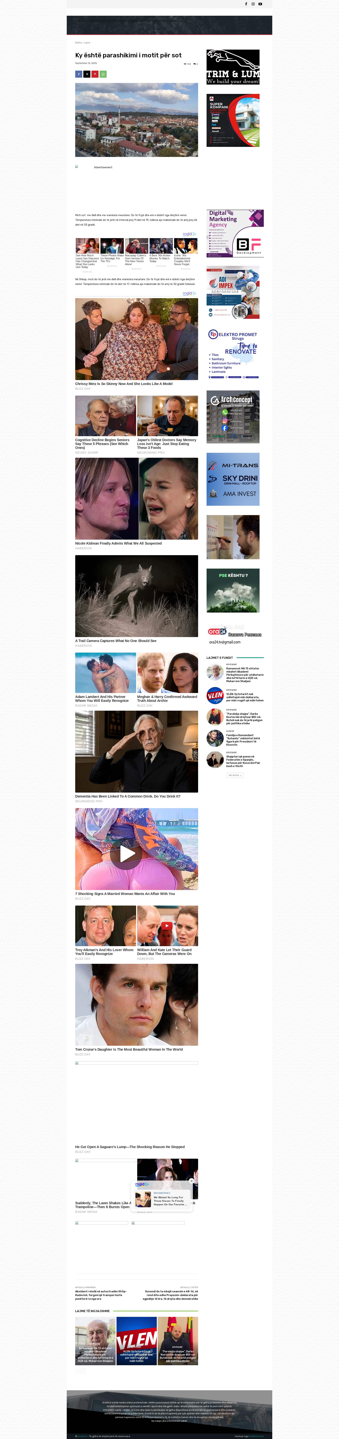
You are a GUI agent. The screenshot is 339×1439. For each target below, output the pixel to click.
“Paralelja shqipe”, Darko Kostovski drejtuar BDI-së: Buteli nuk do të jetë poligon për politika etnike (178, 1356)
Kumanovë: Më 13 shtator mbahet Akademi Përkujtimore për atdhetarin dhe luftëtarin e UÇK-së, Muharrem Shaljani (95, 1355)
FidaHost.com (256, 1436)
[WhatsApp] (103, 74)
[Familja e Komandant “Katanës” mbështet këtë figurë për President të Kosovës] (215, 738)
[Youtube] (260, 4)
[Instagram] (253, 4)
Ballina (78, 42)
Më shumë (234, 775)
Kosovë (230, 731)
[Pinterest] (95, 74)
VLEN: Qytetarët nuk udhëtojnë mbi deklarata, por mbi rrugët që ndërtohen (136, 1356)
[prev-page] (77, 1371)
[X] (86, 74)
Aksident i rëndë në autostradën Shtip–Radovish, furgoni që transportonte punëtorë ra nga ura (101, 1295)
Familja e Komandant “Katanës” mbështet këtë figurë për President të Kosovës (243, 740)
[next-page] (83, 1371)
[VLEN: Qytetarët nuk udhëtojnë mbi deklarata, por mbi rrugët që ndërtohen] (137, 1341)
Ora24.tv (83, 1436)
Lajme (87, 42)
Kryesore (95, 1344)
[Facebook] (246, 4)
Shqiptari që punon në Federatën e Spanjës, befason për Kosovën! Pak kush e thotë (243, 761)
